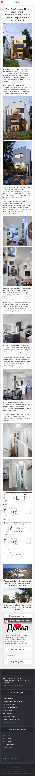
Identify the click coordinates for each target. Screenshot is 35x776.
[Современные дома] (17, 2)
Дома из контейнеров (10, 707)
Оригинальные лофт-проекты (12, 701)
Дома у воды (7, 738)
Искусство (10, 557)
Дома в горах (7, 741)
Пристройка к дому (9, 716)
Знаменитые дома (8, 747)
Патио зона (7, 559)
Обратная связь (17, 673)
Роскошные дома (8, 744)
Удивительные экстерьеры (11, 719)
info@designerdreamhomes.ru (16, 685)
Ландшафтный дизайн (10, 722)
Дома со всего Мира (16, 553)
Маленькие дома (8, 713)
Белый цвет (11, 555)
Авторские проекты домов (11, 756)
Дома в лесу (7, 735)
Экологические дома (9, 753)
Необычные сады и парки (11, 759)
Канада (17, 557)
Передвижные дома (9, 704)
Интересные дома (8, 698)
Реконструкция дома (9, 750)
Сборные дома (7, 710)
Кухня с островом (26, 557)
